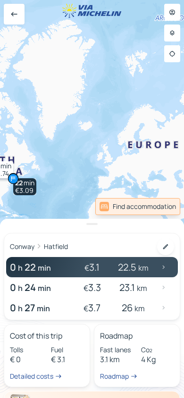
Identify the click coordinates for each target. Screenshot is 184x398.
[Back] (14, 14)
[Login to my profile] (172, 12)
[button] (24, 186)
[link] (137, 206)
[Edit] (165, 246)
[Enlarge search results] (92, 224)
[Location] (172, 53)
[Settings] (172, 33)
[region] (92, 199)
